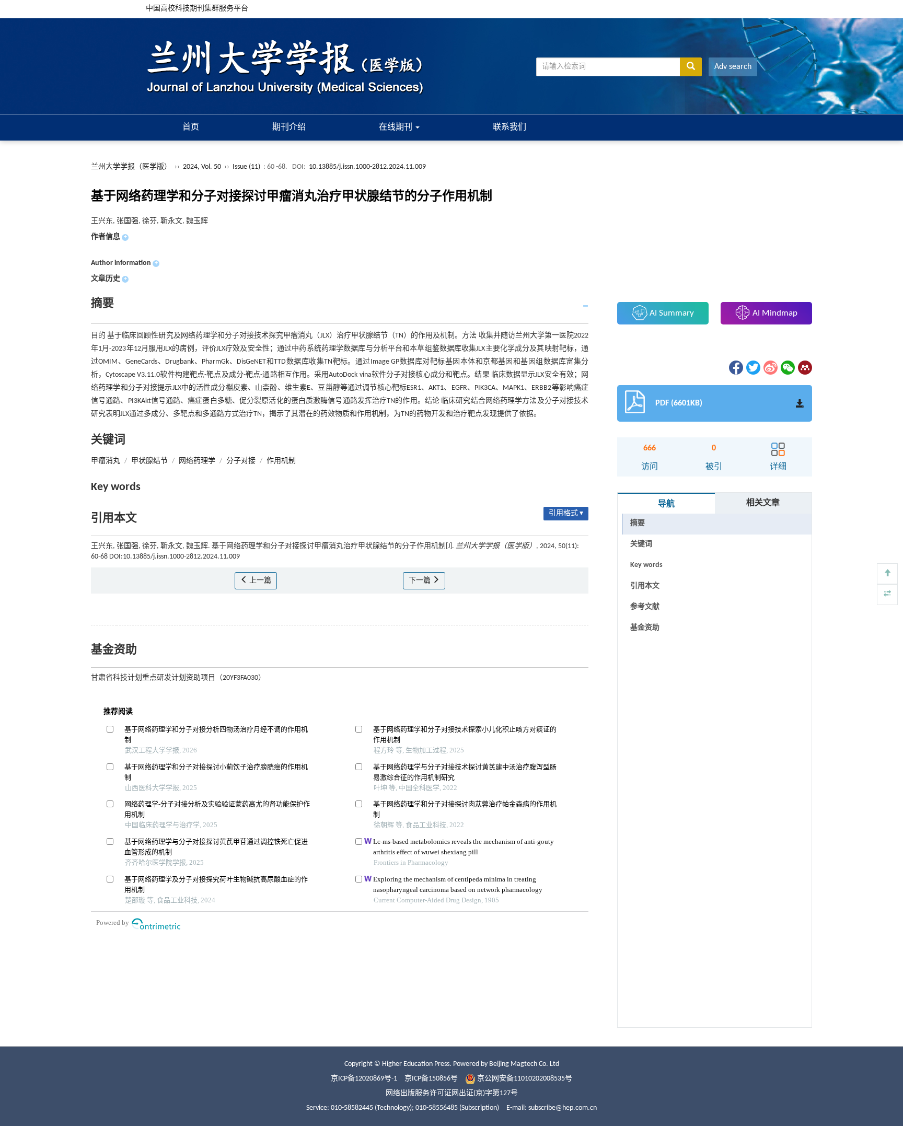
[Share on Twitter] (752, 368)
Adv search (732, 67)
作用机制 (281, 461)
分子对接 (241, 461)
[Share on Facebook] (735, 368)
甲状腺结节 (149, 461)
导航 (666, 504)
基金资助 (644, 628)
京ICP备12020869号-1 (364, 1079)
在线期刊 (396, 127)
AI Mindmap (773, 313)
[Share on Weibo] (770, 368)
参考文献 (644, 607)
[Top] (887, 573)
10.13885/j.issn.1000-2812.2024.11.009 (367, 167)
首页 (190, 127)
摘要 (637, 523)
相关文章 (763, 503)
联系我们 (509, 127)
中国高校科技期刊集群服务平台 (197, 9)
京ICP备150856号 (431, 1079)
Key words (646, 565)
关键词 (641, 544)
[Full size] (887, 594)
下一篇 (420, 581)
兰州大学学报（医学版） (131, 167)
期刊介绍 (289, 127)
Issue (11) (246, 167)
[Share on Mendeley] (804, 368)
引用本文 (644, 586)
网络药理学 (197, 461)
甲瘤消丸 (105, 461)
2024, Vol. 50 (203, 167)
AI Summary (670, 313)
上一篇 (259, 581)
